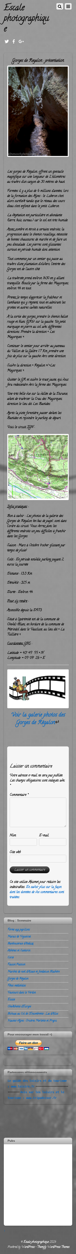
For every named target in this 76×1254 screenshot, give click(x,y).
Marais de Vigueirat (19, 936)
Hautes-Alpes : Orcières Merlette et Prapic (32, 1020)
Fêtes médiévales (17, 985)
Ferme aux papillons (19, 929)
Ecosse (11, 999)
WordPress (28, 1247)
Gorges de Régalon (18, 978)
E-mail (44, 835)
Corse (11, 957)
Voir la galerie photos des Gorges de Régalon (38, 719)
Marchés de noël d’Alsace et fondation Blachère (34, 971)
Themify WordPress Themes (53, 1247)
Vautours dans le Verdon (22, 992)
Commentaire (19, 795)
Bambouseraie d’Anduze (20, 943)
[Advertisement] (38, 1184)
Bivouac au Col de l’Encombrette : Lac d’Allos (33, 1013)
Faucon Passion (16, 964)
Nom (13, 835)
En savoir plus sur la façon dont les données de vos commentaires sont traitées (37, 892)
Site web (15, 852)
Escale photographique (36, 1242)
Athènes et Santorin (19, 950)
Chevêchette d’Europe (19, 1006)
